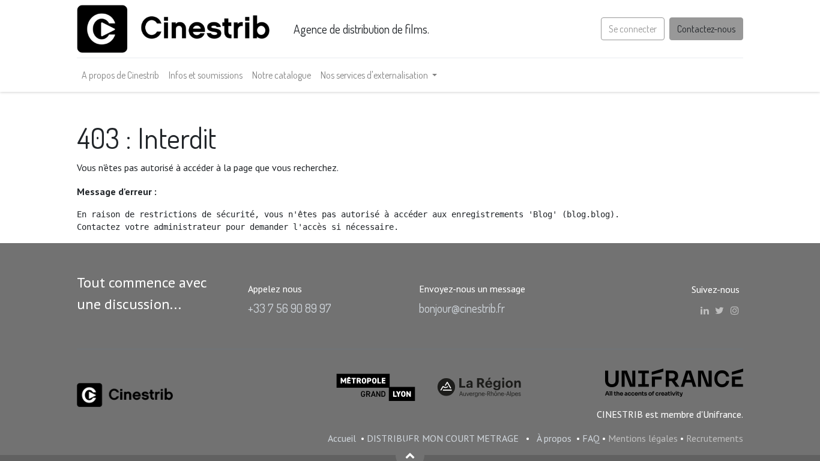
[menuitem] (120, 75)
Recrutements (714, 438)
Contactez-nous (706, 29)
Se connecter (633, 29)
